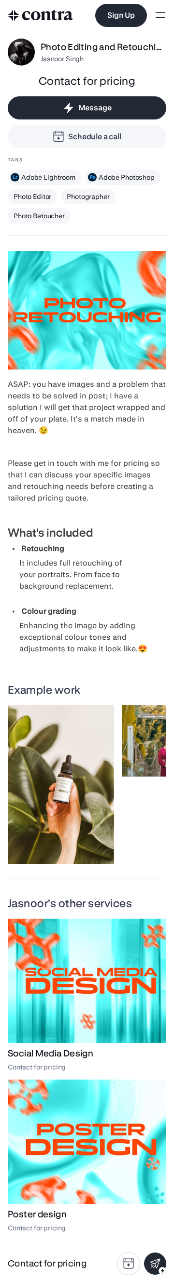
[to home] (40, 15)
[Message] (155, 1264)
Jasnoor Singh (62, 59)
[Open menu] (160, 15)
